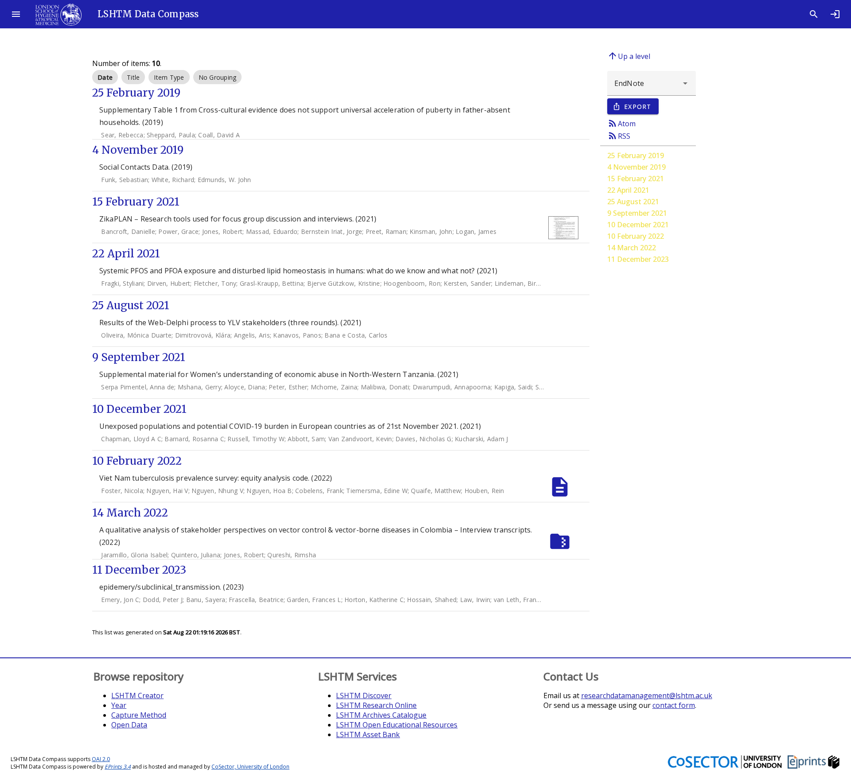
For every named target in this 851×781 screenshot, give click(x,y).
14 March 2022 (631, 248)
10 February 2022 (635, 236)
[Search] (813, 14)
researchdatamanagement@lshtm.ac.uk (646, 695)
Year (118, 705)
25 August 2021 (633, 201)
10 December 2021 (638, 224)
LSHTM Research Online (376, 705)
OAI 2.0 (101, 759)
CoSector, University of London (250, 766)
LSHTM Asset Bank (368, 734)
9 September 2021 (637, 213)
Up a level (628, 56)
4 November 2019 (636, 167)
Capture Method (138, 715)
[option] (105, 77)
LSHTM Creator (137, 695)
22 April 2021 (628, 190)
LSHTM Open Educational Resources (396, 725)
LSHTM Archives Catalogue (381, 715)
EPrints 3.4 (118, 766)
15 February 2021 (635, 178)
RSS (618, 135)
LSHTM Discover (363, 695)
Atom (621, 123)
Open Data (129, 725)
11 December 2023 (638, 259)
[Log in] (835, 14)
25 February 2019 (635, 155)
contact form (673, 705)
